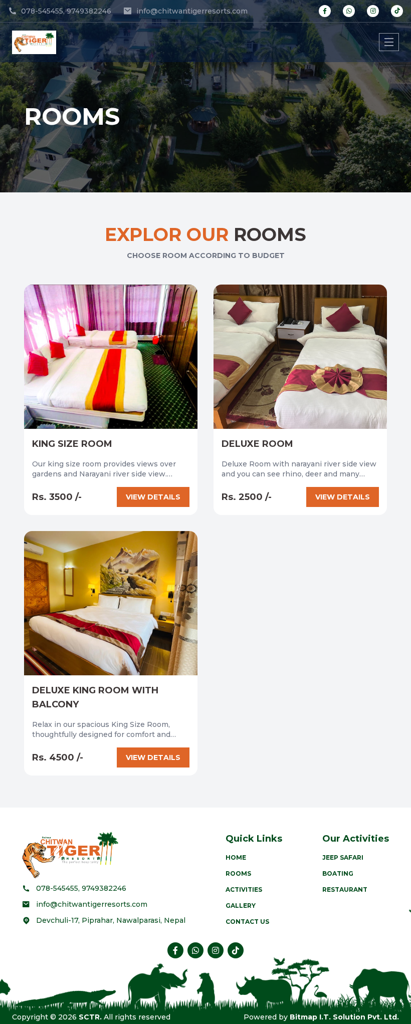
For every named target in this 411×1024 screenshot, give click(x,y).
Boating (337, 873)
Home (236, 857)
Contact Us (247, 921)
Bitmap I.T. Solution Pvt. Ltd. (344, 1016)
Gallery (241, 905)
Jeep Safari (342, 857)
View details (153, 496)
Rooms (238, 873)
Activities (244, 889)
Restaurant (344, 889)
